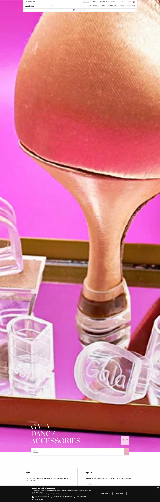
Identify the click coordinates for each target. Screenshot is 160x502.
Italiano (122, 1)
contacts (113, 1)
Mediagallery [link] (112, 6)
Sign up (90, 484)
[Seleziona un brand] (52, 6)
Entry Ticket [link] (131, 6)
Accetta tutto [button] (104, 494)
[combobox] (158, 488)
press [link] (122, 6)
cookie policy (39, 492)
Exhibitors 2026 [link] (93, 6)
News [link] (103, 6)
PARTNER (94, 1)
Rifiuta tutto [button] (119, 494)
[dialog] (80, 494)
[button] (63, 500)
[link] (130, 1)
